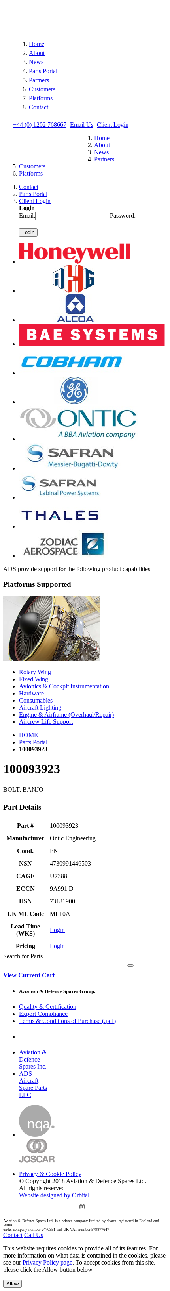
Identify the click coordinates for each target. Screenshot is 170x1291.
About (37, 53)
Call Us (33, 1235)
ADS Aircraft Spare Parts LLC (33, 1084)
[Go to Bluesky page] (25, 1210)
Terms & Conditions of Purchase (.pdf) (67, 1020)
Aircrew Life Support (46, 721)
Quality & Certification (47, 1006)
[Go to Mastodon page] (82, 1210)
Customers (42, 89)
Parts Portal (43, 71)
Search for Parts (23, 956)
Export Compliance (43, 1013)
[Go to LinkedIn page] (64, 1210)
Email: (27, 215)
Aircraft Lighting (40, 707)
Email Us (81, 124)
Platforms (41, 98)
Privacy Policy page (47, 1262)
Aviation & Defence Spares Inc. (33, 1059)
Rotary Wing (35, 672)
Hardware (31, 693)
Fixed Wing (33, 679)
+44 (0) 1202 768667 (39, 124)
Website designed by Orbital (54, 1195)
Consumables (36, 700)
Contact (38, 107)
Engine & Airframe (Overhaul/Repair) (66, 714)
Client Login (112, 124)
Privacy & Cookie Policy (50, 1174)
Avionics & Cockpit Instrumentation (64, 686)
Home (36, 44)
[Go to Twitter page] (44, 1210)
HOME (28, 735)
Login (57, 930)
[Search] (130, 965)
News (36, 62)
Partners (39, 80)
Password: (123, 215)
